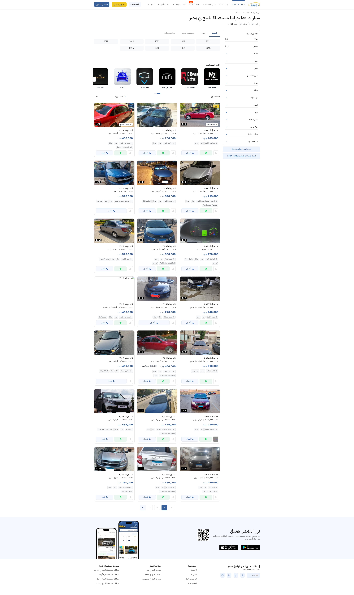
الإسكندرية (212, 487)
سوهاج (128, 429)
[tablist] (157, 33)
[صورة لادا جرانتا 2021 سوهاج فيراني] (114, 401)
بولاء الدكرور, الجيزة (124, 487)
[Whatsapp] (206, 152)
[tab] (214, 33)
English (133, 4)
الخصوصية (192, 583)
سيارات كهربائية (194, 4)
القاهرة (213, 371)
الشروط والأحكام (190, 578)
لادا (202, 143)
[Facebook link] (242, 575)
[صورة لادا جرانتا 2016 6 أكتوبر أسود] (157, 115)
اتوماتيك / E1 (102, 317)
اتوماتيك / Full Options (124, 147)
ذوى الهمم (195, 371)
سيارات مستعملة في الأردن (109, 574)
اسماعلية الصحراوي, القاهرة (164, 429)
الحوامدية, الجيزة (210, 259)
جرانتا (196, 143)
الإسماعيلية (169, 487)
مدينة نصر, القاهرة (210, 143)
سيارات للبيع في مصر (153, 570)
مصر (253, 575)
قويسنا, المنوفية (168, 317)
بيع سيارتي (118, 4)
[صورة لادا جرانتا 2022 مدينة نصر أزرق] (114, 289)
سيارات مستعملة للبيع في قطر (108, 578)
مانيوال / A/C (188, 259)
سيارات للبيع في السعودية (151, 578)
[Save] (183, 106)
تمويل (155, 375)
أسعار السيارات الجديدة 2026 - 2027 (241, 155)
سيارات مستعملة (238, 4)
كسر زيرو (99, 201)
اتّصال (188, 152)
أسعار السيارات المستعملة (241, 149)
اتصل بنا (194, 574)
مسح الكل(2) (232, 24)
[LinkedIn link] (229, 575)
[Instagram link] (222, 575)
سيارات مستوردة (209, 4)
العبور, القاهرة (126, 259)
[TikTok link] (236, 575)
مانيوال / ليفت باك (127, 491)
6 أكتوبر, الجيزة (168, 143)
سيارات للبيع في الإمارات (152, 574)
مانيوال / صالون (104, 259)
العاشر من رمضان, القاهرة (122, 201)
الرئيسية (194, 570)
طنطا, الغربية (168, 259)
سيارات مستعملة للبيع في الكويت (106, 570)
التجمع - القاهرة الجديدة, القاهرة (206, 201)
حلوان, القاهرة (211, 317)
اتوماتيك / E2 (147, 201)
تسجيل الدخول (102, 4)
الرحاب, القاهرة (168, 201)
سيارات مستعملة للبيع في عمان (107, 583)
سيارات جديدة (224, 4)
